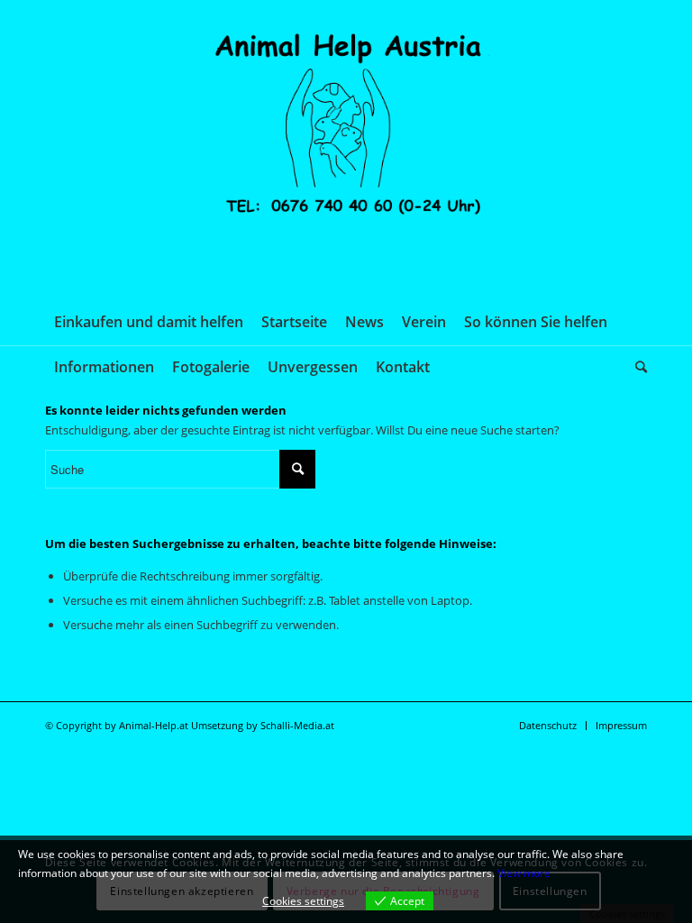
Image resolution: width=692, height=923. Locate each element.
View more (524, 873)
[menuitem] (148, 321)
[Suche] (636, 366)
